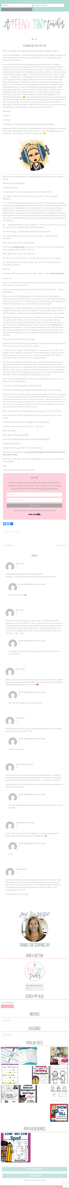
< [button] (3, 1147)
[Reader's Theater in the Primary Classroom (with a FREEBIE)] (28, 1056)
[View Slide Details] (16, 1147)
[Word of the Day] (10, 1056)
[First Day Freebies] (59, 1075)
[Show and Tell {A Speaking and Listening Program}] (59, 1113)
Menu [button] (36, 39)
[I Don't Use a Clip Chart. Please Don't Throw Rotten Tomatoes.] (28, 1094)
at (17, 566)
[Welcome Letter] (10, 1094)
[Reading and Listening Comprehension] (41, 1075)
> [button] (28, 1147)
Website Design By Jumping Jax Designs (40, 1187)
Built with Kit (35, 514)
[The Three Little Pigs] (59, 1094)
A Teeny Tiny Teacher (34, 24)
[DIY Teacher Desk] (59, 1056)
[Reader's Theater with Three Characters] (10, 1075)
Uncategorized (16, 531)
